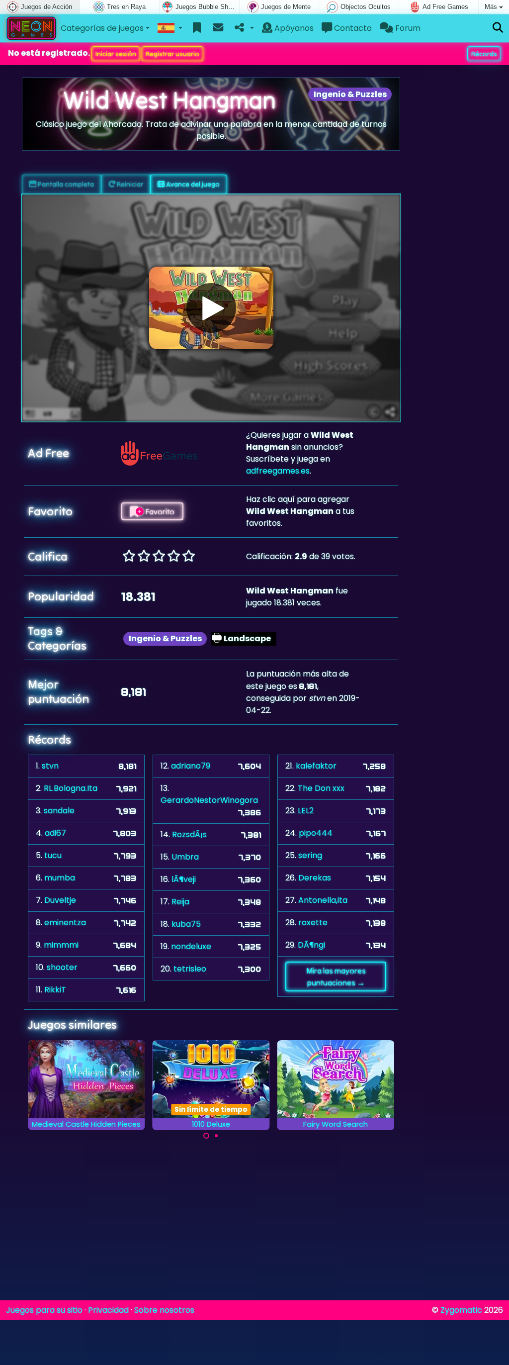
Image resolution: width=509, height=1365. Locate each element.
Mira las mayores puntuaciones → (336, 976)
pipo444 (316, 833)
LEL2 (306, 810)
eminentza (65, 922)
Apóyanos (293, 28)
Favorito (159, 511)
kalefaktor (316, 766)
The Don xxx (321, 788)
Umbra (185, 857)
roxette (313, 922)
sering (310, 855)
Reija (180, 901)
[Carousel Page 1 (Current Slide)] (206, 1136)
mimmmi (61, 945)
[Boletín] (218, 28)
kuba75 (186, 924)
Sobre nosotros (164, 1310)
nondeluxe (191, 946)
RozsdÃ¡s (189, 834)
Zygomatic (461, 1310)
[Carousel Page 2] (216, 1136)
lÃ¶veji (183, 879)
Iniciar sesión (115, 53)
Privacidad (108, 1310)
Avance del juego (192, 184)
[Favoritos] (197, 28)
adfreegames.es (278, 471)
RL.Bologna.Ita (70, 788)
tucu (53, 855)
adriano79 (190, 766)
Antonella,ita (322, 900)
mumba (59, 877)
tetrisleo (189, 969)
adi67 (55, 833)
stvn (50, 766)
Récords (484, 53)
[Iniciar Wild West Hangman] (211, 308)
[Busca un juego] (498, 28)
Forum (407, 28)
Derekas (314, 877)
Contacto (352, 28)
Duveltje (60, 900)
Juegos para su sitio (44, 1310)
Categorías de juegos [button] (102, 28)
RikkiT (55, 989)
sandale (59, 810)
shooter (62, 967)
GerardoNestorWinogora (209, 800)
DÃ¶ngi (311, 945)
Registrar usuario (172, 53)
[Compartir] (243, 28)
